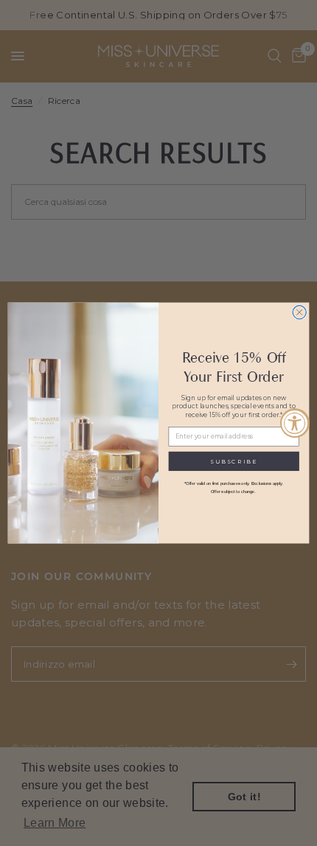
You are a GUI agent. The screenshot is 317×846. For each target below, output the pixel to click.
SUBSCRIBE (234, 461)
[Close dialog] (299, 312)
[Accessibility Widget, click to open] (295, 423)
